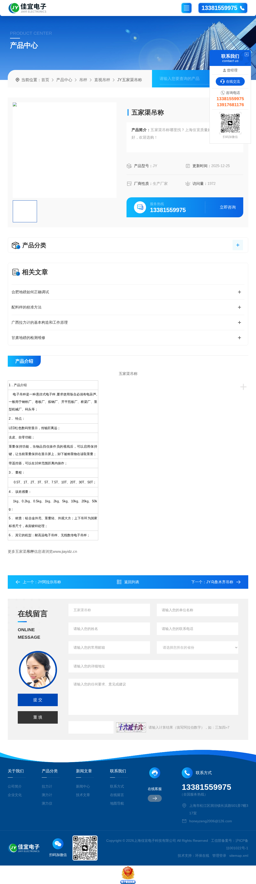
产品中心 (64, 80)
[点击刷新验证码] (131, 727)
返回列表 (131, 582)
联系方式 (117, 786)
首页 (45, 80)
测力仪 (47, 803)
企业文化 (15, 795)
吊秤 (83, 80)
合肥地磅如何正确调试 (30, 292)
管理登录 (219, 856)
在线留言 (117, 795)
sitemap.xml (238, 856)
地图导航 (117, 803)
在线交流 (233, 81)
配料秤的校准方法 (27, 307)
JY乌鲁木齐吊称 (219, 582)
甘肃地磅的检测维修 (28, 337)
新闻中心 (83, 786)
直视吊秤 (102, 80)
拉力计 (47, 786)
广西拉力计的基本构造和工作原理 (40, 322)
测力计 (47, 795)
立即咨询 (228, 207)
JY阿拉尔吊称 (49, 582)
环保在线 (202, 856)
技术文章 (83, 795)
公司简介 (15, 786)
